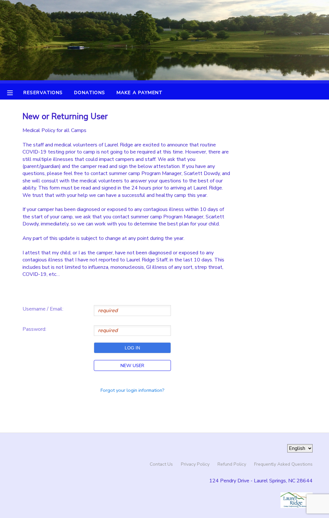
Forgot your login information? (132, 390)
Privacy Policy (195, 464)
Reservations (43, 92)
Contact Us (161, 464)
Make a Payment (140, 92)
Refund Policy (232, 464)
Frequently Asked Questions (283, 464)
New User (132, 365)
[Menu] (14, 92)
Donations (89, 92)
